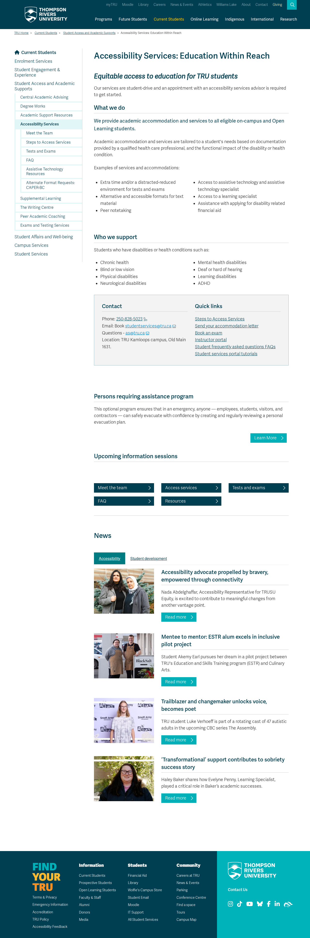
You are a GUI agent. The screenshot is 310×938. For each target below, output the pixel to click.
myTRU (111, 5)
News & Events (181, 5)
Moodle (127, 5)
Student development (148, 558)
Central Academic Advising (44, 97)
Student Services (31, 254)
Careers (160, 5)
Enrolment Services (33, 61)
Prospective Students (95, 883)
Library (143, 5)
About (246, 5)
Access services (181, 487)
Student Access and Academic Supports (89, 33)
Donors (84, 912)
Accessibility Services (39, 124)
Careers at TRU (188, 876)
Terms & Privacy (44, 897)
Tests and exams (248, 487)
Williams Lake (227, 5)
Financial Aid (137, 876)
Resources (175, 501)
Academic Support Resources (46, 115)
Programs (103, 19)
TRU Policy (40, 919)
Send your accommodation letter (226, 326)
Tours (181, 912)
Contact (262, 5)
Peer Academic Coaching (42, 216)
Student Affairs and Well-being (44, 237)
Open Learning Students (97, 890)
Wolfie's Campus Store (145, 890)
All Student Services (143, 920)
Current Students (169, 19)
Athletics (205, 5)
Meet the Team (39, 133)
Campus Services (31, 245)
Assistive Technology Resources (44, 171)
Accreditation (42, 912)
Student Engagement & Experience (37, 72)
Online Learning (204, 19)
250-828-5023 (129, 319)
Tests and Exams (41, 151)
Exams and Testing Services (44, 225)
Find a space (186, 905)
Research (288, 19)
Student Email (138, 898)
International (262, 19)
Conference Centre (191, 898)
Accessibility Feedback (49, 927)
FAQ (30, 160)
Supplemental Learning (40, 198)
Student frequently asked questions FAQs (235, 346)
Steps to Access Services (48, 142)
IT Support (136, 912)
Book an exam (208, 333)
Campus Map (186, 920)
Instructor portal (211, 339)
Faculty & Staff (90, 898)
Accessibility (109, 558)
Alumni (84, 905)
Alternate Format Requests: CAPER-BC (50, 185)
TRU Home (21, 33)
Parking (182, 890)
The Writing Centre (37, 207)
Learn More (265, 438)
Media (83, 920)
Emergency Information (50, 905)
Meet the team (112, 487)
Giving (277, 5)
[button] (292, 5)
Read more (175, 617)
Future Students (133, 19)
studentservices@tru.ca (148, 326)
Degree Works (32, 106)
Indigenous (234, 19)
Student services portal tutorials (226, 354)
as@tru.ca (135, 333)
